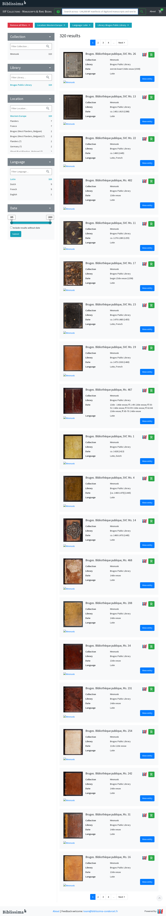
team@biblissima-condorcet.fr (100, 911)
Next (122, 42)
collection (31, 37)
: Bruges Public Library (113, 25)
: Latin (81, 25)
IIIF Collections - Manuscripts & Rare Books (27, 11)
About (153, 11)
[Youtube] (142, 3)
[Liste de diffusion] (121, 3)
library (31, 67)
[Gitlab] (152, 3)
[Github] (147, 3)
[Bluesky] (131, 3)
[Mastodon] (136, 3)
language (31, 162)
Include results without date (26, 227)
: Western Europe (51, 25)
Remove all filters (20, 25)
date (31, 208)
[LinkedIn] (126, 3)
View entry (147, 78)
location (31, 99)
